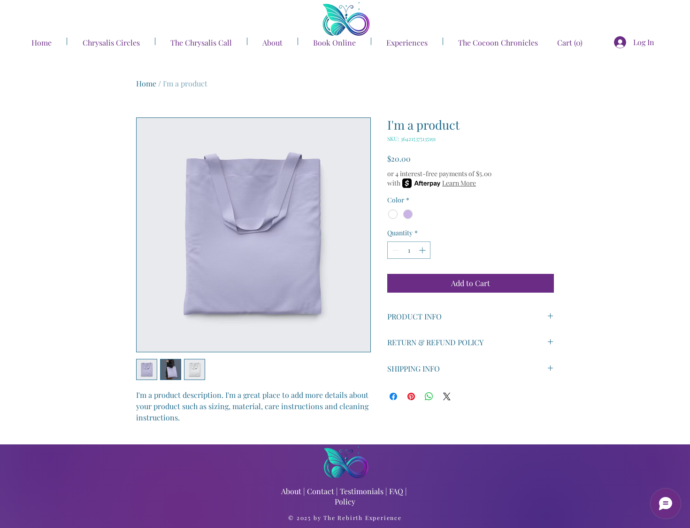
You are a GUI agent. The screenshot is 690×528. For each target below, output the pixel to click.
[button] (561, 43)
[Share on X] (446, 396)
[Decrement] (394, 250)
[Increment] (423, 250)
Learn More (459, 183)
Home (146, 83)
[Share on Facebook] (393, 396)
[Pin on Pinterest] (411, 396)
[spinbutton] (408, 250)
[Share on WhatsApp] (429, 396)
